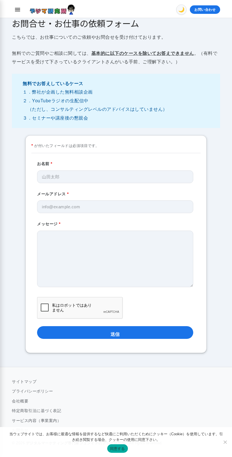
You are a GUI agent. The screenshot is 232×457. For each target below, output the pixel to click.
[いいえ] (225, 442)
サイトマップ (24, 381)
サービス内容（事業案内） (36, 420)
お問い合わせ (205, 10)
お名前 (44, 163)
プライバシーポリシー (32, 391)
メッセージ (49, 224)
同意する (117, 448)
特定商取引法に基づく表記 (36, 410)
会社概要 (20, 401)
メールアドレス (53, 194)
